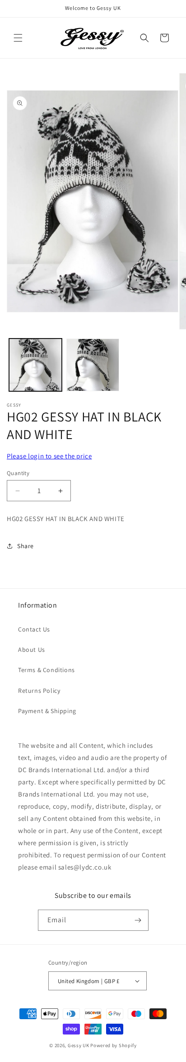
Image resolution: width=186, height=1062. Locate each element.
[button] (18, 38)
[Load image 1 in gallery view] (35, 365)
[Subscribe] (138, 920)
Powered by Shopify (113, 1045)
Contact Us (34, 629)
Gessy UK (78, 1045)
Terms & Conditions (46, 670)
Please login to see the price (49, 456)
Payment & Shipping (47, 711)
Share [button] (25, 546)
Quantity (18, 473)
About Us (31, 649)
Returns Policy (39, 691)
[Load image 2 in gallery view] (92, 365)
